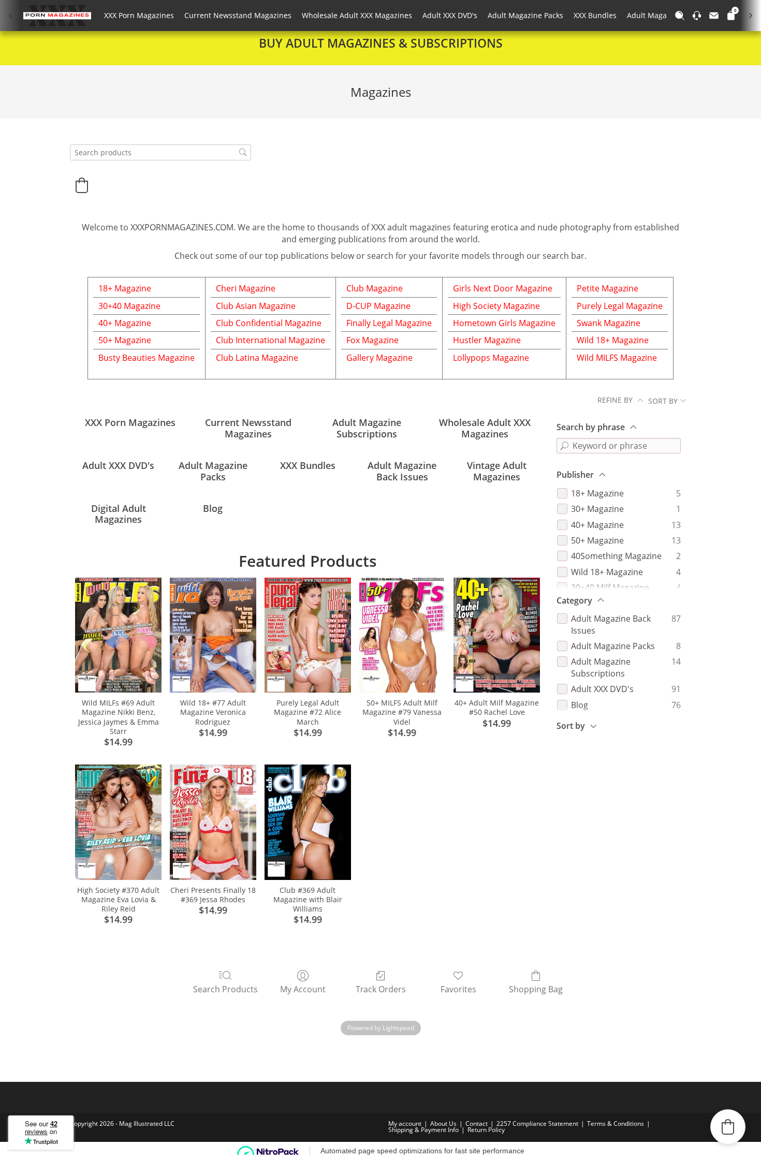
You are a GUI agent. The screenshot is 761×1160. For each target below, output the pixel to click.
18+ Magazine (124, 288)
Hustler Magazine (487, 340)
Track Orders (381, 988)
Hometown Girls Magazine (504, 323)
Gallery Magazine (379, 357)
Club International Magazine (270, 340)
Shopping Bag (536, 988)
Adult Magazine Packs (525, 15)
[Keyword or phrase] (564, 445)
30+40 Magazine (129, 306)
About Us (443, 1123)
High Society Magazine (496, 306)
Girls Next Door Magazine (502, 288)
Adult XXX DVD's (449, 15)
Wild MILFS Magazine (617, 357)
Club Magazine (374, 288)
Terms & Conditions (615, 1123)
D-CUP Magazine (378, 306)
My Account (303, 988)
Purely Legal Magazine (620, 306)
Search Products (225, 988)
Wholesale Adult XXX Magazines (357, 15)
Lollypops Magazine (491, 357)
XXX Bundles (595, 15)
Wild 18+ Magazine (613, 340)
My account (404, 1123)
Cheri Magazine (245, 288)
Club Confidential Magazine (268, 323)
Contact (476, 1123)
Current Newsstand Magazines (237, 15)
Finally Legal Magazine (389, 323)
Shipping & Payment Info (423, 1129)
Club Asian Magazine (256, 306)
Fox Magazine (372, 340)
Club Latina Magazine (257, 357)
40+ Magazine (124, 323)
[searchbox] (160, 152)
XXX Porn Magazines (139, 15)
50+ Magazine (124, 340)
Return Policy (486, 1129)
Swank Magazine (608, 323)
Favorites (458, 988)
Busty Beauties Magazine (146, 357)
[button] (82, 185)
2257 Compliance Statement (537, 1123)
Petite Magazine (607, 288)
